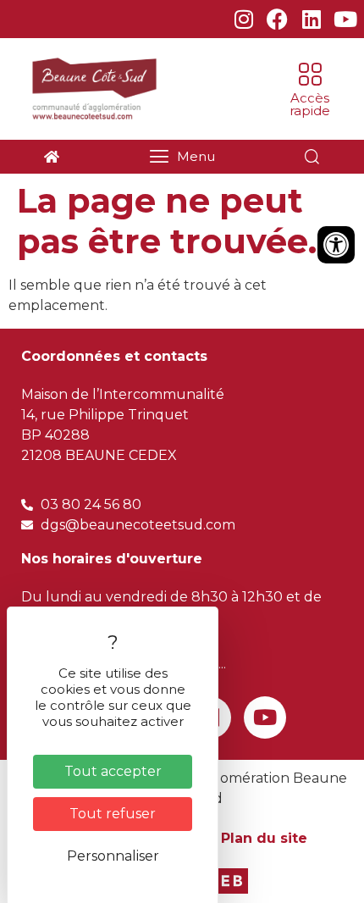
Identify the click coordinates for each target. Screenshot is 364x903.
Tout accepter (113, 771)
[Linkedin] (311, 19)
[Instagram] (243, 19)
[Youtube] (345, 19)
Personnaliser (113, 856)
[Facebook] (277, 19)
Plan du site (264, 838)
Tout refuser (112, 814)
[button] (309, 89)
